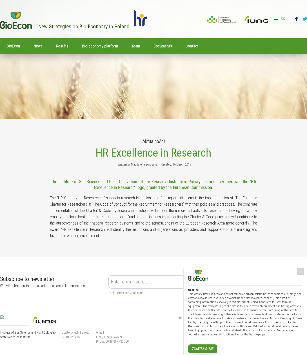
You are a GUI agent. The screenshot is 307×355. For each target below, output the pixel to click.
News (38, 46)
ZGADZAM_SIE (203, 349)
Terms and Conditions (130, 292)
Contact (192, 46)
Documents (163, 46)
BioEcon (13, 46)
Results (62, 46)
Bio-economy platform (100, 46)
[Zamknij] (300, 271)
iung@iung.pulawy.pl (109, 337)
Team (135, 46)
